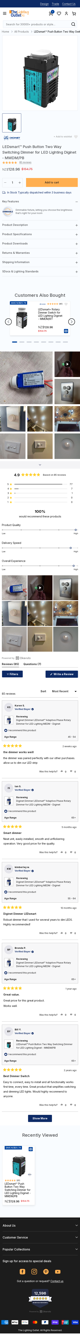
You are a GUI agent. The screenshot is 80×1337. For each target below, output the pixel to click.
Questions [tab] (32, 664)
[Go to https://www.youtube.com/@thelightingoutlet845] (58, 1272)
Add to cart (52, 182)
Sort (44, 691)
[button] (26, 378)
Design (44, 3)
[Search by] (73, 24)
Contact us (56, 1281)
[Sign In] (66, 13)
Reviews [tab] (10, 664)
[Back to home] (19, 13)
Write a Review (65, 675)
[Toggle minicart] (74, 13)
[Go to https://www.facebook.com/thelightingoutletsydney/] (22, 1272)
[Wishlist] (59, 13)
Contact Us (69, 3)
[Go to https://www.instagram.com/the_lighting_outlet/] (34, 1272)
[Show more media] (40, 465)
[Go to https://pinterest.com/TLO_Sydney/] (46, 1272)
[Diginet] (11, 138)
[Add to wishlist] (66, 304)
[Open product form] (66, 331)
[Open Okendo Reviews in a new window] (16, 658)
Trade (55, 3)
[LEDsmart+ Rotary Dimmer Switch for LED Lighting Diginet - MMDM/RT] (22, 318)
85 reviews (25, 162)
